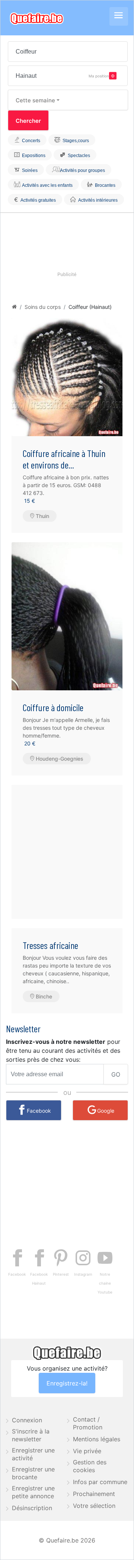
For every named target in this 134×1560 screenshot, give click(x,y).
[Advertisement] (67, 852)
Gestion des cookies (89, 1466)
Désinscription (32, 1508)
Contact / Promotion (87, 1423)
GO (115, 1074)
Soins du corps (43, 307)
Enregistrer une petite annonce (33, 1492)
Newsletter (23, 1028)
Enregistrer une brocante (33, 1473)
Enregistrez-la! (67, 1383)
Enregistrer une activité (33, 1454)
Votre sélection (94, 1505)
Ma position (99, 75)
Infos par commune (100, 1482)
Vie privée (87, 1451)
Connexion (27, 1420)
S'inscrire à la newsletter (31, 1435)
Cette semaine (35, 100)
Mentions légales (96, 1439)
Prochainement (94, 1493)
